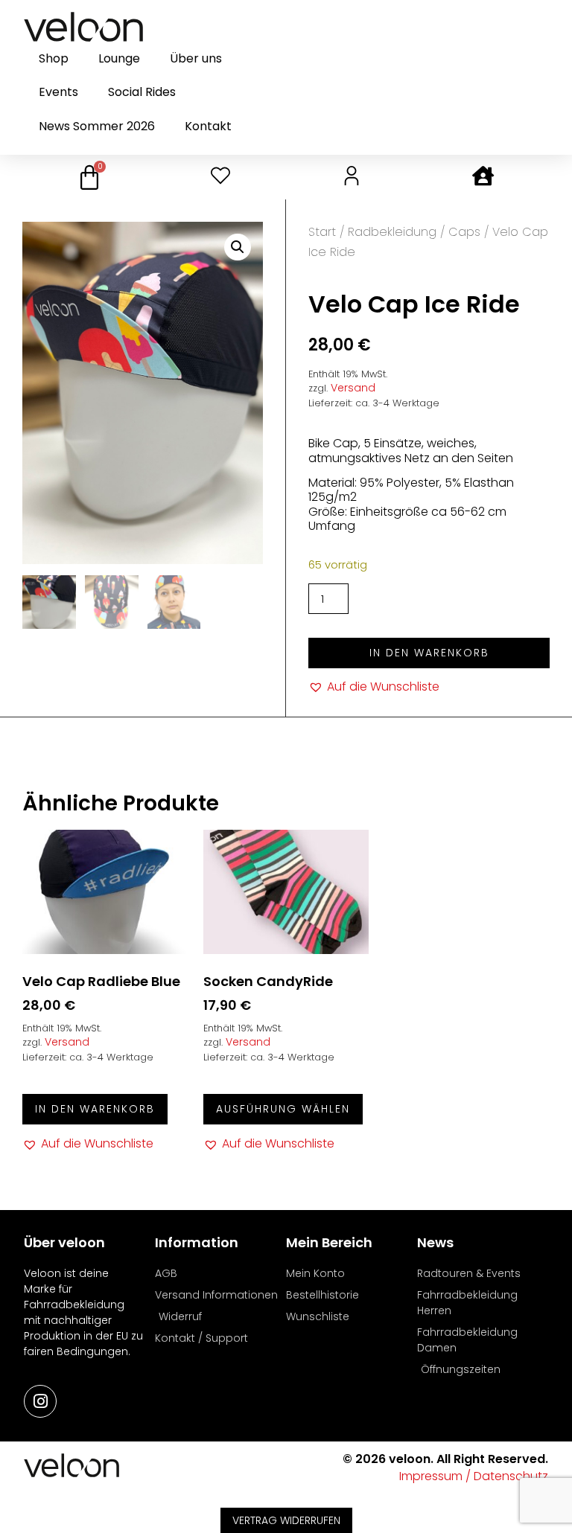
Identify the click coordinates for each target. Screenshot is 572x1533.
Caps (464, 231)
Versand (353, 387)
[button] (237, 247)
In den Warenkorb (429, 652)
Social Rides (142, 91)
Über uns (196, 58)
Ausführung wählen (283, 1108)
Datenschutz (511, 1476)
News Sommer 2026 (97, 126)
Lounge (119, 58)
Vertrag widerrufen (286, 1520)
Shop (54, 58)
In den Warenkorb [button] (95, 1108)
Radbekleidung (392, 231)
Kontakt (208, 126)
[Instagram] (40, 1401)
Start (322, 231)
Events (58, 91)
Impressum (431, 1476)
